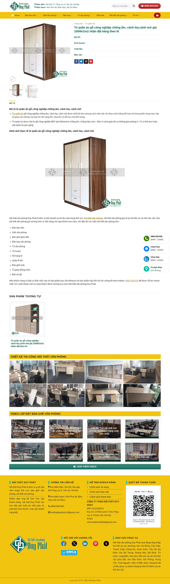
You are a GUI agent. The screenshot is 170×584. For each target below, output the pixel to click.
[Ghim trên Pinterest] (91, 61)
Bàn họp (66, 15)
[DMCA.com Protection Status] (69, 552)
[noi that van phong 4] (104, 372)
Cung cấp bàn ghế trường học (142, 432)
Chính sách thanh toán (100, 497)
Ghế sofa (100, 15)
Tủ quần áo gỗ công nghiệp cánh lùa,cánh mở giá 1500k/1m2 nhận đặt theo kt (27, 343)
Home (17, 15)
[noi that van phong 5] (66, 372)
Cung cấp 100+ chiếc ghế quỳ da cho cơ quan (66, 455)
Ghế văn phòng (49, 15)
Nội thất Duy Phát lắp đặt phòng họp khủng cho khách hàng (28, 431)
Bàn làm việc (30, 15)
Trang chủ (78, 24)
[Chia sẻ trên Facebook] (76, 61)
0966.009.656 (131, 281)
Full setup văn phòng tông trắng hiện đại (142, 455)
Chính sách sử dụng (99, 487)
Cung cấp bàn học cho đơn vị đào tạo (28, 455)
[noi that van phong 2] (28, 395)
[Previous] (13, 52)
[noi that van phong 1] (66, 395)
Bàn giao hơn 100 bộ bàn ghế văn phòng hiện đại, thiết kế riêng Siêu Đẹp (66, 431)
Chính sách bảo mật (99, 492)
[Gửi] (133, 6)
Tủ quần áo (90, 24)
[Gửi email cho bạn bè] (86, 61)
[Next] (65, 52)
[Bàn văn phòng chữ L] (142, 395)
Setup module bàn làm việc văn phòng (104, 455)
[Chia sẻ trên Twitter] (81, 61)
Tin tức (135, 15)
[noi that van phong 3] (142, 372)
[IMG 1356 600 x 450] (104, 395)
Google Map (156, 268)
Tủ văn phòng (83, 15)
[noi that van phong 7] (28, 372)
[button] (157, 16)
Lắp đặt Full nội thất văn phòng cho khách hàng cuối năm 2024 (104, 431)
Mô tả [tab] (12, 103)
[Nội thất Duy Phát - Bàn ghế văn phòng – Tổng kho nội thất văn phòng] (20, 6)
